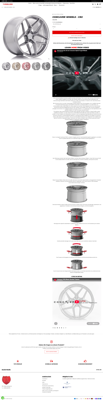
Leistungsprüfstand (48, 5)
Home (30, 3)
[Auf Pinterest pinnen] (98, 7)
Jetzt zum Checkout (76, 35)
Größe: (57, 22)
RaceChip (72, 3)
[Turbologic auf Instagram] (4, 1)
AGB (43, 382)
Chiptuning (65, 3)
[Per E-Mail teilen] (100, 7)
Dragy (40, 5)
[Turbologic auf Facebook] (3, 1)
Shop (56, 5)
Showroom (61, 5)
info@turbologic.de (7, 386)
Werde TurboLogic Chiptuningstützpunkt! (47, 388)
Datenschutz (45, 384)
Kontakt (44, 380)
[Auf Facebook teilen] (96, 7)
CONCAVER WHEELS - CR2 (9, 7)
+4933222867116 (6, 388)
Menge (53, 26)
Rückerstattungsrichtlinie (48, 385)
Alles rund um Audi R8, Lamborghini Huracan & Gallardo (47, 3)
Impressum (44, 378)
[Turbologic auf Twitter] (2, 1)
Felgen (61, 14)
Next (49, 36)
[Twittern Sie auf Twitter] (97, 7)
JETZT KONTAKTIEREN (51, 351)
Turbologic (10, 398)
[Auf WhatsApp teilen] (99, 7)
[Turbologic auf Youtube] (6, 1)
